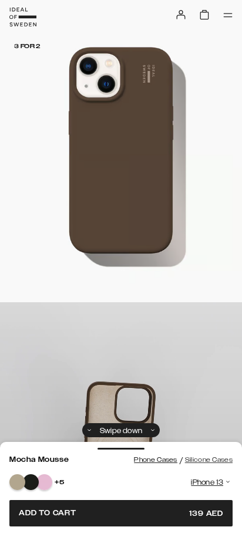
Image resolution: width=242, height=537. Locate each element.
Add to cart (121, 513)
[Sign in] (181, 14)
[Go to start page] (22, 17)
